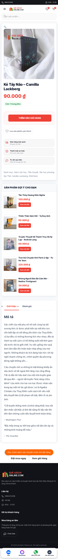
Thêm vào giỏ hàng (30, 118)
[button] (5, 26)
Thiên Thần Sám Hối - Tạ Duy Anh (34, 216)
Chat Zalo (11, 534)
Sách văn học (20, 172)
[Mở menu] (5, 8)
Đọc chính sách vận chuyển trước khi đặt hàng (29, 452)
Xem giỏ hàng (39, 458)
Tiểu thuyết (33, 172)
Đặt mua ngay (18, 458)
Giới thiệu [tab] (11, 306)
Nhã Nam (33, 176)
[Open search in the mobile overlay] (29, 16)
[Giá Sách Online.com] (19, 9)
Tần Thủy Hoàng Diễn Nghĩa (31, 195)
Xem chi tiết (24, 204)
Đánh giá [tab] (27, 306)
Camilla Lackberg (20, 176)
